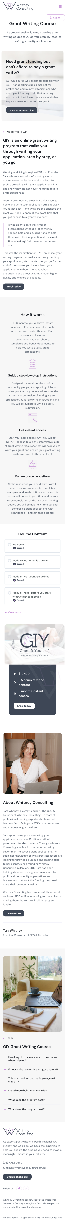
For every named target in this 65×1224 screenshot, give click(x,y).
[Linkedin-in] (26, 1188)
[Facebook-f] (19, 1188)
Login (56, 17)
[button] (60, 6)
